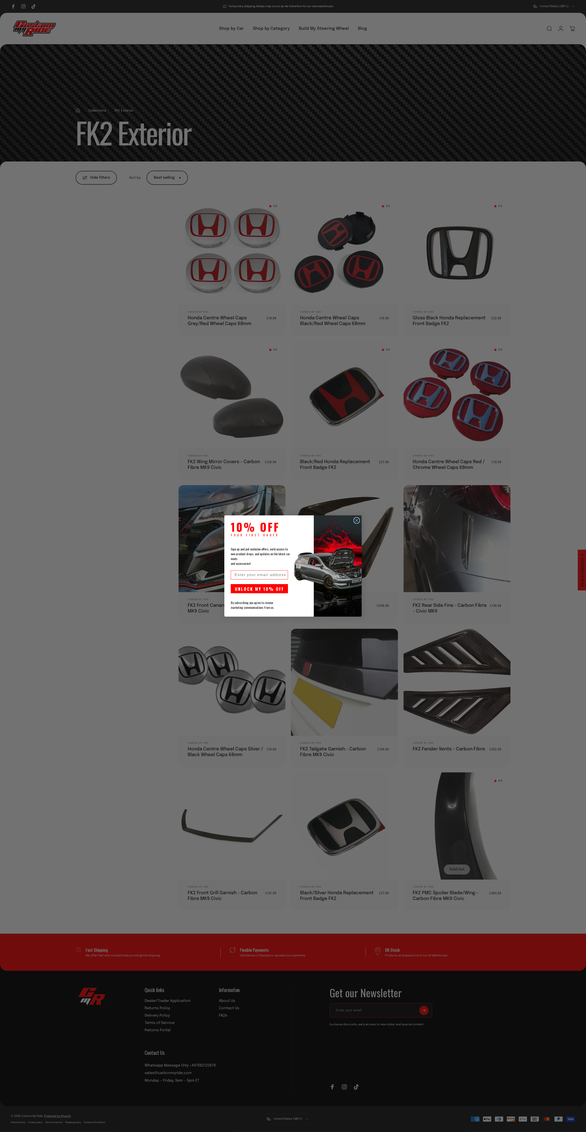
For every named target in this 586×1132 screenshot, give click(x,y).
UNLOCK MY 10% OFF (259, 588)
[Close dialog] (356, 520)
